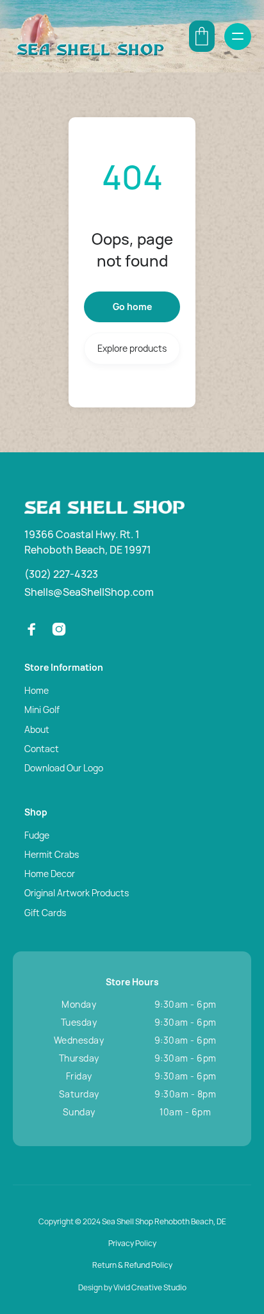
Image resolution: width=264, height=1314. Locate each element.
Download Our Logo (63, 768)
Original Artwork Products (76, 893)
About (36, 729)
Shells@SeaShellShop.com (89, 592)
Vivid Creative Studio (149, 1287)
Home (36, 690)
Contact (41, 749)
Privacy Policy (132, 1243)
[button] (202, 36)
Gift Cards (45, 913)
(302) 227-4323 (61, 574)
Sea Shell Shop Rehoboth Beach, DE (164, 1221)
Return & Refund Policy (132, 1265)
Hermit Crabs (51, 854)
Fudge (36, 835)
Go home (132, 306)
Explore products (132, 348)
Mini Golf (42, 709)
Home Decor (49, 873)
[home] (89, 36)
